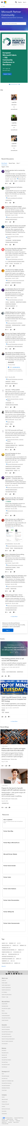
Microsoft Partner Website (10, 854)
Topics (4, 6)
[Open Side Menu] (2, 2)
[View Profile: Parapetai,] (2, 188)
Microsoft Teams (5, 1062)
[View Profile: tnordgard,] (2, 576)
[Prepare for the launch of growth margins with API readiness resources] (14, 776)
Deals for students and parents (7, 1041)
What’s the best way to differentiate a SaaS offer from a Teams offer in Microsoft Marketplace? (14, 520)
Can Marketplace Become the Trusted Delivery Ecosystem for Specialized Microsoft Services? (14, 289)
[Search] (16, 2)
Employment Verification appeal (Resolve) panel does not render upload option (15, 207)
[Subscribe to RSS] (19, 973)
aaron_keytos (8, 563)
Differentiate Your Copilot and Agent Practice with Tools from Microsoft (13, 749)
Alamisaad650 (8, 234)
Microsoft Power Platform (6, 1059)
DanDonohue (8, 396)
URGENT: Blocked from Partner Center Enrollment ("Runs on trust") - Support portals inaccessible (15, 313)
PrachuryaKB (8, 462)
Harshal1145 (8, 603)
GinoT (6, 377)
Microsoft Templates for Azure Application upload (13, 454)
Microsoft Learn (4, 1078)
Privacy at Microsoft (5, 1104)
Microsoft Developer (5, 1076)
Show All (3, 966)
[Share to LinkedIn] (6, 973)
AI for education (5, 1043)
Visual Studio (4, 1090)
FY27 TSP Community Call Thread (14, 430)
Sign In (24, 2)
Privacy (16, 1119)
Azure (3, 1073)
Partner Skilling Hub (9, 911)
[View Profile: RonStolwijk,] (2, 207)
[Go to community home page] (5, 2)
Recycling (10, 1122)
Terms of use (11, 1120)
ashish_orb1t (8, 485)
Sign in (8, 630)
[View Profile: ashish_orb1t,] (2, 477)
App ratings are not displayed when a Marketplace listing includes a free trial (15, 353)
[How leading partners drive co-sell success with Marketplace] (14, 648)
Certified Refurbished (5, 1015)
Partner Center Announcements (11, 923)
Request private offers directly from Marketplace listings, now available (14, 498)
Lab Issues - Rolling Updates (12, 389)
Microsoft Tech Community (6, 1083)
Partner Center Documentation (11, 900)
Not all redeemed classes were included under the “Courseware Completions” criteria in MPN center (15, 226)
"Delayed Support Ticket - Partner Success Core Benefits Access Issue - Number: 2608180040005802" (14, 595)
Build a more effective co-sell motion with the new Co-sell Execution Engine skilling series (15, 411)
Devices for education (6, 1029)
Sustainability (4, 1113)
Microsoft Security (5, 1052)
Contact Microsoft (10, 1119)
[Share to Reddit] (14, 973)
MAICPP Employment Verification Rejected (13, 187)
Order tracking (4, 1013)
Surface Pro (4, 980)
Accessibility (4, 1111)
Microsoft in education (6, 1027)
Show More (14, 616)
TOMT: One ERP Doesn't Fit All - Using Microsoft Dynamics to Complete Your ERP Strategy (14, 699)
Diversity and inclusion (6, 1108)
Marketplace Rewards (6, 1087)
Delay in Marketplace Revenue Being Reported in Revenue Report (14, 555)
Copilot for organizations (6, 987)
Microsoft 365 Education (6, 1034)
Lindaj (6, 342)
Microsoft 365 (4, 1057)
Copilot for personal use (6, 989)
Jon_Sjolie (7, 297)
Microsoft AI (4, 1050)
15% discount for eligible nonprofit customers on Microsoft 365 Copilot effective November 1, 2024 (14, 270)
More (18, 163)
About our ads (16, 1122)
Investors (3, 1106)
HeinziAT (7, 178)
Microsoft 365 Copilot (6, 1064)
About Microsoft (5, 1099)
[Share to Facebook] (9, 973)
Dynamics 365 (4, 1055)
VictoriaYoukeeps (9, 543)
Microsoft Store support (6, 1008)
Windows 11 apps (5, 996)
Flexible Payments (5, 1020)
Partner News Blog (8, 831)
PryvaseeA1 (8, 257)
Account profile (4, 1003)
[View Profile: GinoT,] (2, 353)
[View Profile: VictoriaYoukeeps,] (2, 520)
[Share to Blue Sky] (16, 973)
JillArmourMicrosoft (9, 419)
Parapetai (7, 195)
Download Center (5, 1006)
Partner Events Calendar (10, 865)
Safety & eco (4, 1122)
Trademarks (18, 1120)
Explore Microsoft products (6, 994)
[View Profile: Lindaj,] (2, 334)
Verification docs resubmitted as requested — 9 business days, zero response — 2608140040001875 (14, 477)
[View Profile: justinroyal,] (2, 499)
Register (20, 2)
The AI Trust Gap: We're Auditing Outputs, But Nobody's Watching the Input (15, 249)
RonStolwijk (7, 215)
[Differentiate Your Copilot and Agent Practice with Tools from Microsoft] (14, 736)
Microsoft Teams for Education (7, 1031)
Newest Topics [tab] (12, 163)
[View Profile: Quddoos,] (2, 313)
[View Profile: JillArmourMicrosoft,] (2, 412)
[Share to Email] (21, 973)
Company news (4, 1101)
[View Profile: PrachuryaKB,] (2, 454)
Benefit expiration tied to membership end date (15, 171)
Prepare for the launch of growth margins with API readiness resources (13, 789)
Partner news (14, 759)
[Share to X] (11, 973)
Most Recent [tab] (4, 163)
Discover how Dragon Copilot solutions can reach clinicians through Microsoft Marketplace (15, 334)
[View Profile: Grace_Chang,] (2, 270)
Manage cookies (5, 1120)
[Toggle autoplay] (19, 84)
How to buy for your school (6, 1036)
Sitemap (3, 1119)
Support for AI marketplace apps (7, 1080)
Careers (3, 1097)
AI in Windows (4, 992)
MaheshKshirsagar (6, 759)
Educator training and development (8, 1038)
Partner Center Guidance (10, 888)
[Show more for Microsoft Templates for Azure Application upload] (19, 470)
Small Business (4, 1066)
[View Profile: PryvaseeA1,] (2, 249)
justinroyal (7, 508)
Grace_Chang (8, 278)
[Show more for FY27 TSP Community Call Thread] (15, 447)
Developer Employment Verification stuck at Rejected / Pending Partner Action (15, 576)
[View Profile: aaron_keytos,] (2, 555)
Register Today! (7, 74)
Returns (3, 1010)
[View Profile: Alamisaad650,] (2, 226)
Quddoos (7, 320)
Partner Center (7, 877)
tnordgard (7, 584)
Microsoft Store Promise (6, 1017)
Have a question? (8, 819)
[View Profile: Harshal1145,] (2, 595)
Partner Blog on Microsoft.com (11, 842)
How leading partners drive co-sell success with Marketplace (13, 659)
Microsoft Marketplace (6, 1085)
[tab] (9, 84)
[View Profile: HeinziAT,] (2, 171)
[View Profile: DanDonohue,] (2, 390)
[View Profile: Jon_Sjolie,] (2, 290)
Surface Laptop (4, 982)
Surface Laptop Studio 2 (6, 985)
